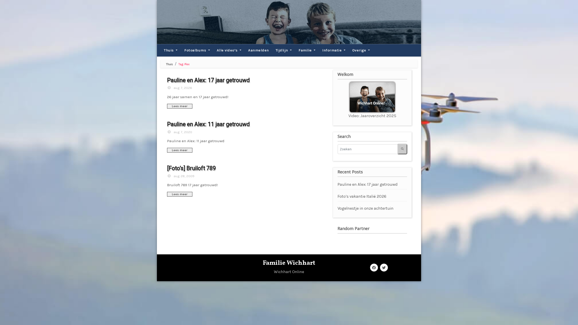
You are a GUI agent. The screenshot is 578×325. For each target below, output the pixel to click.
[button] (159, 50)
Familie (305, 50)
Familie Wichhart (289, 263)
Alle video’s (228, 50)
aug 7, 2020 (182, 132)
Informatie (332, 50)
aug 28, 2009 (183, 176)
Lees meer (180, 106)
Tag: (184, 64)
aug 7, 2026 (182, 88)
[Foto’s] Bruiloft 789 (191, 168)
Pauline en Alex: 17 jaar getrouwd (208, 80)
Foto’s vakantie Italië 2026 (362, 196)
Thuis (169, 50)
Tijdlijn (282, 50)
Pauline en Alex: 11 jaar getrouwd (208, 124)
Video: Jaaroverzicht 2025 (372, 115)
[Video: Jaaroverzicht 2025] (372, 96)
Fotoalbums (195, 50)
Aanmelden (258, 50)
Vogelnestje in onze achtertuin (366, 208)
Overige (359, 50)
